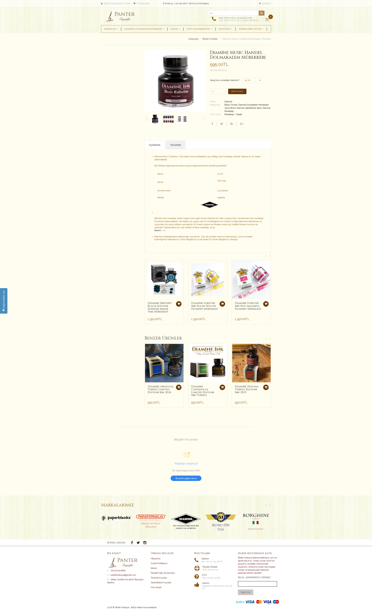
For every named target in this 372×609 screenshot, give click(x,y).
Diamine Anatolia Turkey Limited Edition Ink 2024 (160, 389)
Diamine (228, 101)
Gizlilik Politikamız (159, 563)
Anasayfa (193, 39)
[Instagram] (145, 542)
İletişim (154, 568)
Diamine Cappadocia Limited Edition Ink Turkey (202, 391)
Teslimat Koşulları (159, 578)
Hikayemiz (155, 558)
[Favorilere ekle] (147, 264)
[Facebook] (212, 124)
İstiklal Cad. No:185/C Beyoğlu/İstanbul (187, 3)
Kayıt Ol (245, 592)
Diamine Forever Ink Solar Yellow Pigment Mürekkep (204, 306)
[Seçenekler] (178, 387)
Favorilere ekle (218, 70)
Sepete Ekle (237, 91)
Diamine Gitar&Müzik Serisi (249, 108)
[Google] (242, 124)
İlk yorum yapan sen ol (186, 478)
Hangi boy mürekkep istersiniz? (224, 80)
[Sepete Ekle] (178, 304)
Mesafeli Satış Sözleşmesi (163, 573)
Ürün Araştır (156, 587)
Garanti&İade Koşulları (161, 582)
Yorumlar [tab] (175, 144)
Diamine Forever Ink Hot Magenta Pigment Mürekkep (248, 306)
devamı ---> (159, 230)
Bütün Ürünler (210, 39)
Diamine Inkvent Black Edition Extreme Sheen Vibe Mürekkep (160, 307)
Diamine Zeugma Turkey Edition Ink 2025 (246, 389)
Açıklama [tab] (154, 144)
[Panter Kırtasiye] (120, 15)
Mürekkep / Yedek (233, 114)
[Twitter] (221, 124)
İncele (116, 518)
